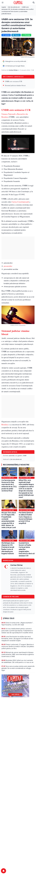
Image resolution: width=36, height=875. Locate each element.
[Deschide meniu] (2, 2)
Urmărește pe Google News (15, 66)
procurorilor (8, 266)
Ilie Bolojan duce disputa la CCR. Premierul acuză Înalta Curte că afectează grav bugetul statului (7, 548)
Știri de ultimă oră (16, 459)
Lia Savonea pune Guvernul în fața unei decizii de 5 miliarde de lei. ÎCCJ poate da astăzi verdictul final (9, 485)
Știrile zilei (8, 618)
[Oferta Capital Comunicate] (18, 685)
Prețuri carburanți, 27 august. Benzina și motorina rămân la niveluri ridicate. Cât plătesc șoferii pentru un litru (17, 646)
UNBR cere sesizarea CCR (13, 81)
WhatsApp (27, 35)
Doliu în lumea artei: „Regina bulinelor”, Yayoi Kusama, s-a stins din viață (17, 624)
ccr (16, 455)
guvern (20, 455)
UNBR (24, 455)
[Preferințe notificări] (3, 870)
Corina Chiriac (13, 70)
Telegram (17, 35)
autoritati (11, 455)
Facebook (7, 35)
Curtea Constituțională (20, 202)
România (4, 424)
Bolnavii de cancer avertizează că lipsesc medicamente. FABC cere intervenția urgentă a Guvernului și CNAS (17, 654)
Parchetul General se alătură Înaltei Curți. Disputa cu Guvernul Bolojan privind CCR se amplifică (26, 518)
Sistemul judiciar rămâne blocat (15, 85)
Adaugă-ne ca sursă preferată (15, 61)
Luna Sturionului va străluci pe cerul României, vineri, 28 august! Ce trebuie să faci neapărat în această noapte (17, 639)
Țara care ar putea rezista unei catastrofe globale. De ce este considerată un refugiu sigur (17, 668)
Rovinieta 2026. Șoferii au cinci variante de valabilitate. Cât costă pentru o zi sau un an (17, 661)
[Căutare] (33, 2)
